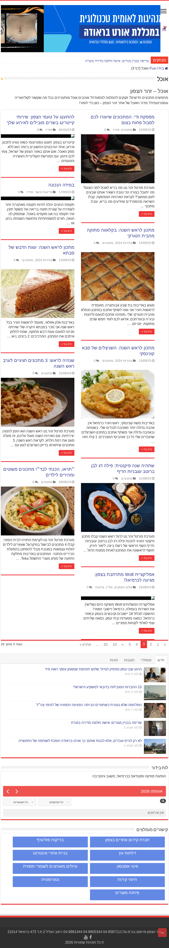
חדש (161, 660)
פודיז (49, 129)
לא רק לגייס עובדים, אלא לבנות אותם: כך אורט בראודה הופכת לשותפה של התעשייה (80, 741)
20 (106, 644)
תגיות (114, 660)
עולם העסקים (123, 587)
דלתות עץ (127, 853)
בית (161, 68)
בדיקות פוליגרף (50, 839)
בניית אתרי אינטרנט (50, 853)
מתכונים (126, 129)
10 (115, 644)
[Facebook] (90, 937)
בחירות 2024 (123, 243)
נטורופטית (50, 879)
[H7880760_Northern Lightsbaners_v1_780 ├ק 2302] (80, 28)
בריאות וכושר (43, 192)
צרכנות (99, 587)
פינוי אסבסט (127, 866)
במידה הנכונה (61, 185)
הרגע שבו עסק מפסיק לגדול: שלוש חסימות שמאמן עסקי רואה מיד (93, 669)
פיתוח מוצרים (127, 892)
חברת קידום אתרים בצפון (127, 839)
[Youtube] (85, 937)
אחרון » (85, 644)
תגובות (129, 660)
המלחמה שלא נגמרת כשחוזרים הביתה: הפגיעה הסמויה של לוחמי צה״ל (89, 705)
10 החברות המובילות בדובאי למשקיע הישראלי (107, 687)
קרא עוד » (66, 168)
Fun (153, 68)
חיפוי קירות (127, 879)
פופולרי (146, 660)
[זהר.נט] (164, 27)
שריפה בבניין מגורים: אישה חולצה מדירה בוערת (117, 61)
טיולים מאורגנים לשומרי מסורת (50, 866)
